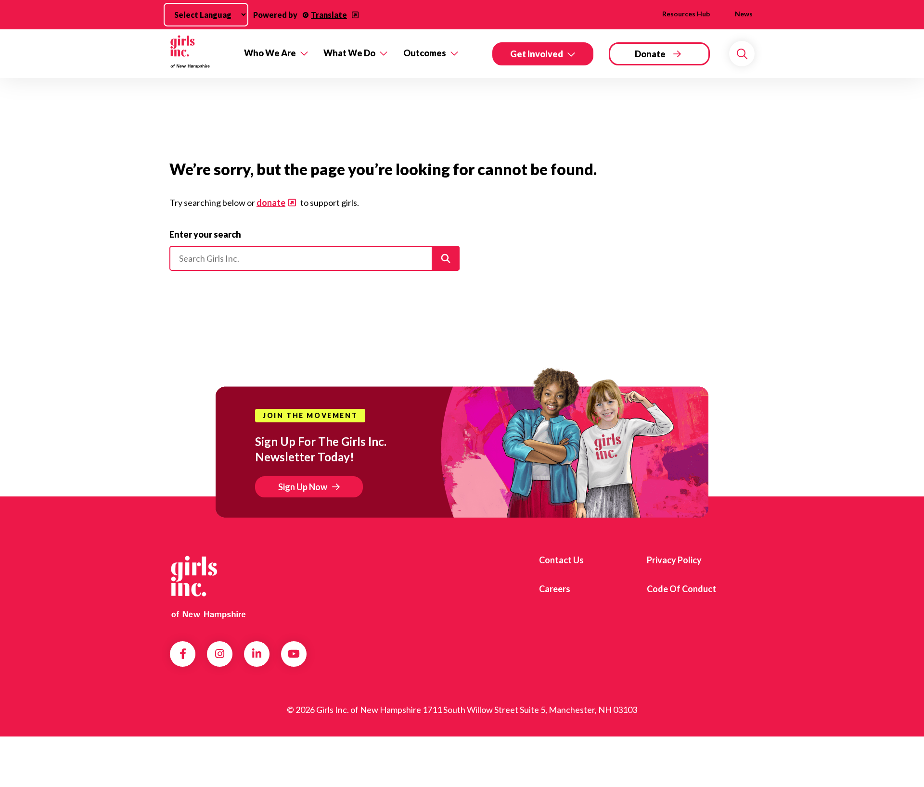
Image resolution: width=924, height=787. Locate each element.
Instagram (219, 653)
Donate (650, 54)
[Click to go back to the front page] (200, 53)
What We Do (349, 53)
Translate (329, 14)
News (744, 14)
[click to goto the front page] (208, 585)
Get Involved (536, 54)
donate (271, 202)
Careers (554, 589)
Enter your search (205, 234)
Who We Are (270, 53)
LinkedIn (256, 653)
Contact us (561, 560)
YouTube (294, 653)
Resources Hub (686, 14)
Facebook (183, 653)
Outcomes (424, 53)
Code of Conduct (681, 589)
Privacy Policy (674, 560)
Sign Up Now (302, 487)
